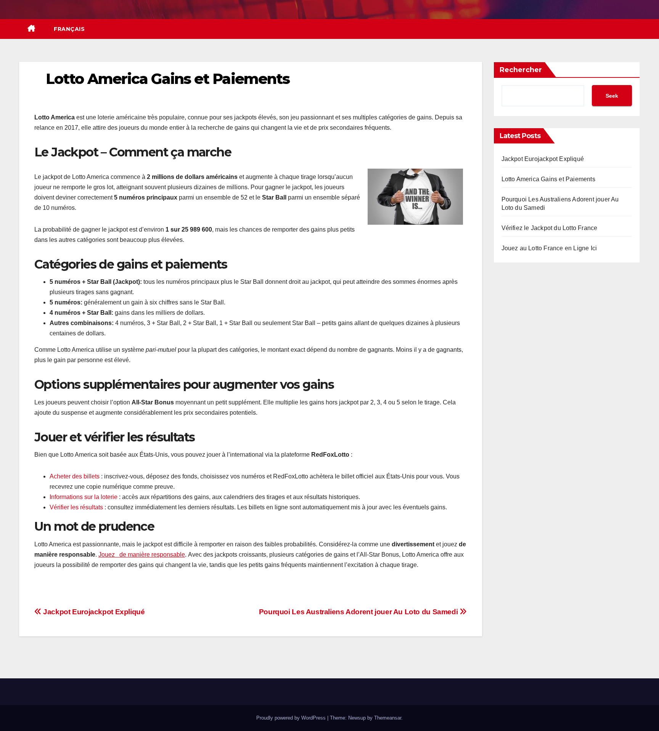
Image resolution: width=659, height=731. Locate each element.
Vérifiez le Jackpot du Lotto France (549, 228)
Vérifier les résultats (76, 507)
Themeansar (387, 718)
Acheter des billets (75, 476)
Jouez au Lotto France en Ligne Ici (549, 248)
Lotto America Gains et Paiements (548, 179)
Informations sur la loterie (83, 497)
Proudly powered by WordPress (291, 718)
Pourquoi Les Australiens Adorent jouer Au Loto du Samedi (359, 612)
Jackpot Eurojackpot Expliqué (93, 612)
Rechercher (521, 70)
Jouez (108, 554)
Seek (612, 96)
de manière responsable (151, 554)
